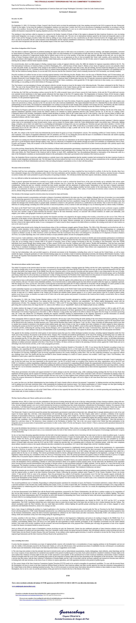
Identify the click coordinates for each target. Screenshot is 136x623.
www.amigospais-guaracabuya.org (23, 586)
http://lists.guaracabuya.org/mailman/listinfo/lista (29, 595)
